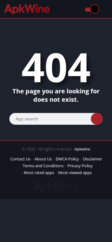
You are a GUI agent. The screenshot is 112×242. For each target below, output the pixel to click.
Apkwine (82, 149)
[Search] (97, 119)
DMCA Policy (67, 159)
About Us (43, 159)
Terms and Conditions (43, 165)
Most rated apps (39, 172)
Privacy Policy (80, 165)
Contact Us (20, 159)
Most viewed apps (75, 172)
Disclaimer (92, 159)
